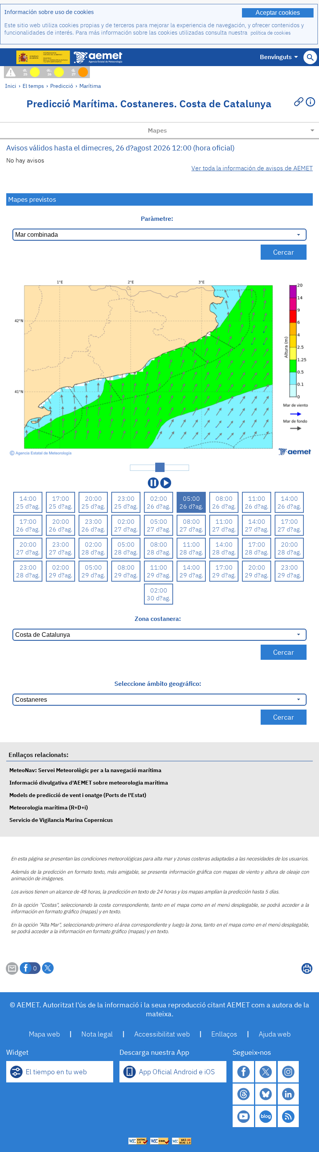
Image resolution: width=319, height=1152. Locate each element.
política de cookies (271, 33)
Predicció (61, 85)
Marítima (90, 85)
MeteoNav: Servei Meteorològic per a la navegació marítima (85, 770)
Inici (10, 85)
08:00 (224, 498)
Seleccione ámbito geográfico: (157, 683)
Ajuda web (275, 1034)
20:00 (93, 498)
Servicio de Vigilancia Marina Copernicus (61, 819)
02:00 (158, 498)
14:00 (28, 498)
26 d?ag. (158, 506)
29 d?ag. (60, 575)
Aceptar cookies (278, 12)
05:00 (191, 498)
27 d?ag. (126, 529)
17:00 (60, 498)
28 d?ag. (93, 552)
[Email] (12, 972)
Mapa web (44, 1034)
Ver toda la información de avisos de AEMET (252, 168)
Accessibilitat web (162, 1034)
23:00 (126, 498)
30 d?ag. (158, 598)
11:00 (256, 498)
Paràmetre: (158, 218)
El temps (33, 85)
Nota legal (97, 1034)
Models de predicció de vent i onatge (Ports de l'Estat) (77, 795)
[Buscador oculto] (310, 57)
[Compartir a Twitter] (48, 968)
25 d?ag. (28, 506)
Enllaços (224, 1034)
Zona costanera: (158, 618)
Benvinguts (276, 57)
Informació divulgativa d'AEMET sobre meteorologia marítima (88, 782)
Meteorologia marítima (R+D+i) (48, 807)
